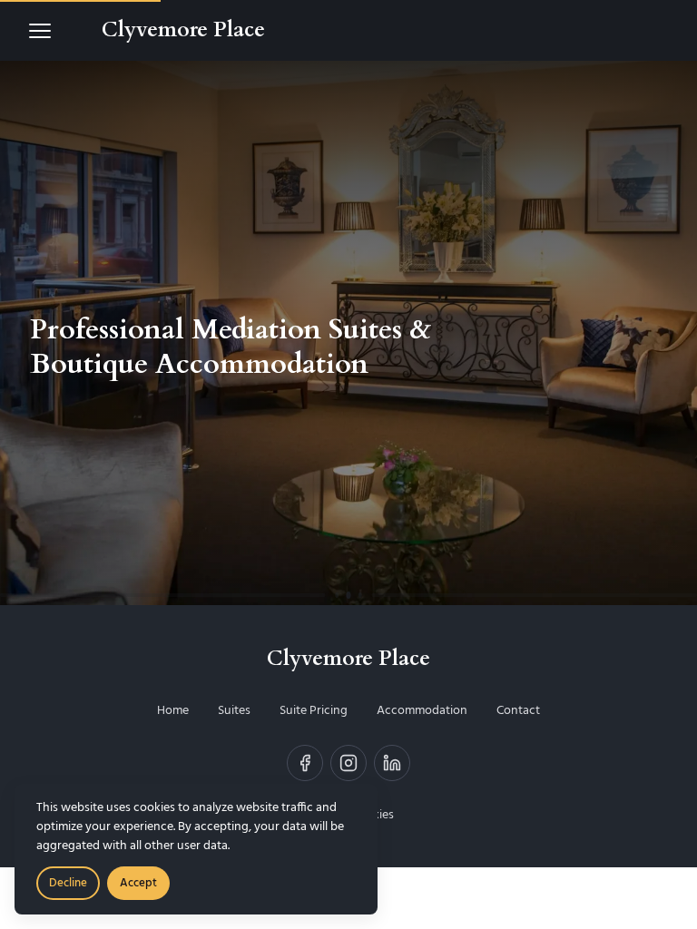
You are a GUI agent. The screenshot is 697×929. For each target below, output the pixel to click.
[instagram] (348, 763)
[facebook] (305, 763)
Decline (68, 883)
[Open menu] (40, 31)
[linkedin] (392, 763)
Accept (138, 883)
